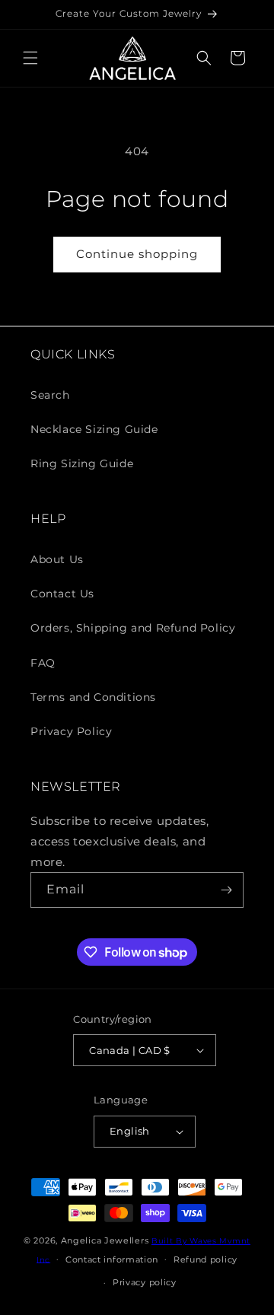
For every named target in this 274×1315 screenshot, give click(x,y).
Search (50, 395)
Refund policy (205, 1259)
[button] (30, 58)
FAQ (43, 663)
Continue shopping (137, 254)
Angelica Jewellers (105, 1240)
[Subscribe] (226, 890)
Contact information (111, 1259)
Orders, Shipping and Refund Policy (132, 628)
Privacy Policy (71, 731)
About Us (57, 559)
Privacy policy (145, 1282)
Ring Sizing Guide (81, 463)
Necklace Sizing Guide (94, 429)
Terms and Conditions (93, 697)
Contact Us (62, 593)
